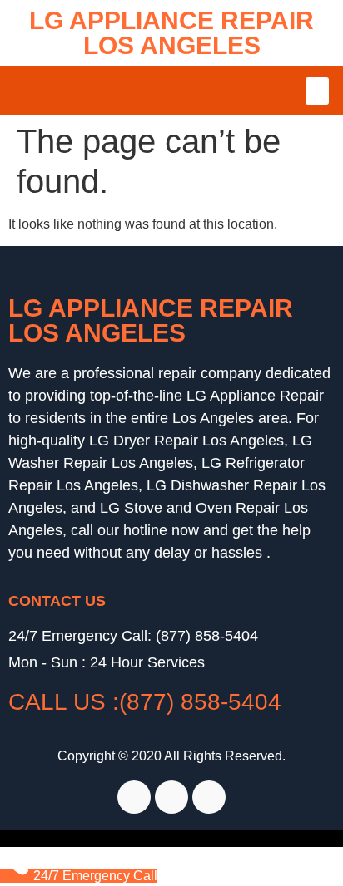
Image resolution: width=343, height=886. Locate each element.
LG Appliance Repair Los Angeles (171, 33)
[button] (317, 91)
